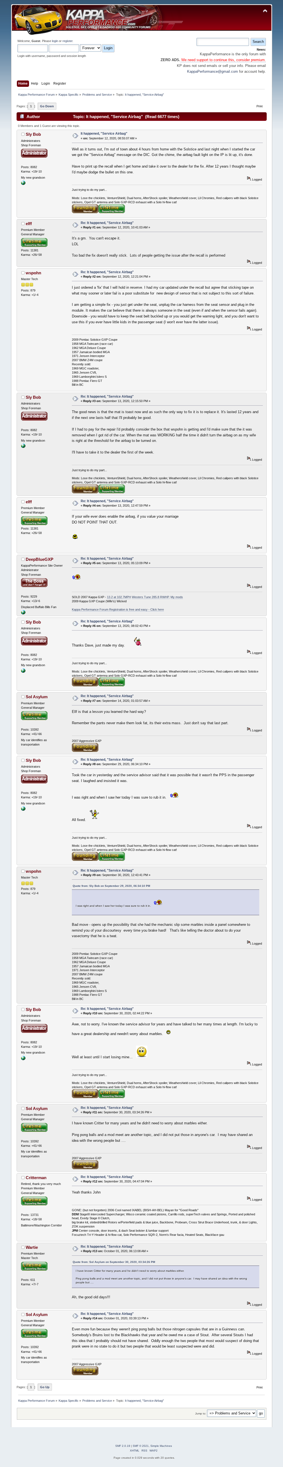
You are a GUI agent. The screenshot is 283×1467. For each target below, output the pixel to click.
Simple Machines (161, 1445)
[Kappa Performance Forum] (23, 184)
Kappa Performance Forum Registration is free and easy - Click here (118, 609)
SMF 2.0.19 (122, 1445)
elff (29, 223)
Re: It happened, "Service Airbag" (107, 223)
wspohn (33, 272)
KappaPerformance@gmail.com (212, 71)
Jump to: (200, 1413)
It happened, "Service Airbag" (104, 134)
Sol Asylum (37, 696)
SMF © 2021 (141, 1445)
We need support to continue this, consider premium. (223, 60)
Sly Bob (33, 134)
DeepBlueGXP (39, 559)
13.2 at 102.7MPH (119, 597)
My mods (177, 597)
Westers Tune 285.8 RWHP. (151, 597)
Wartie (32, 1247)
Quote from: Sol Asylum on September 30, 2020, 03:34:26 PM (114, 1261)
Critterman (36, 1177)
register (67, 41)
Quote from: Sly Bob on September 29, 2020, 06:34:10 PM (111, 885)
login (55, 41)
